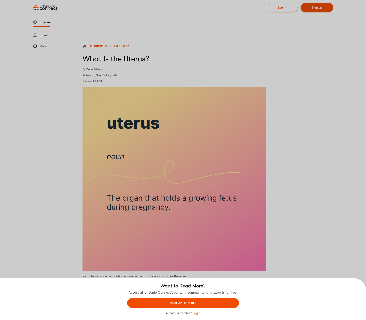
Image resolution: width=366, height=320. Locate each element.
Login (196, 313)
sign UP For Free (183, 303)
